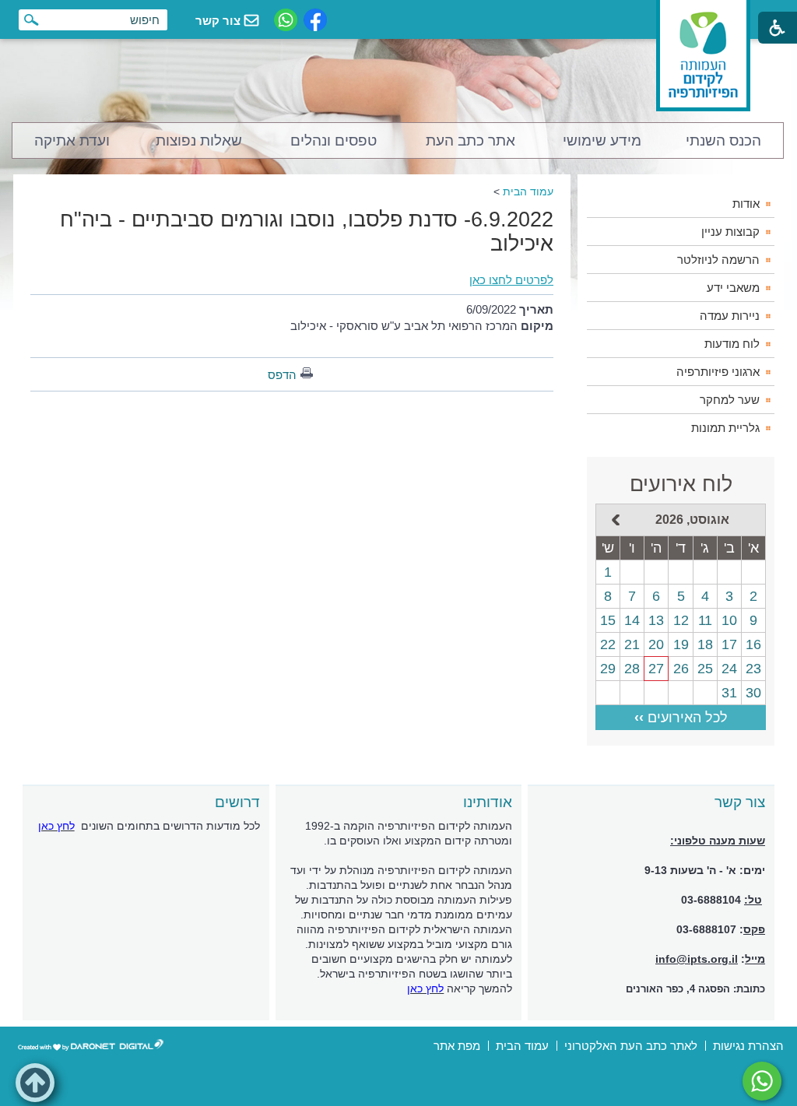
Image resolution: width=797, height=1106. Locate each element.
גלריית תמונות (725, 427)
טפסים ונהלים (333, 140)
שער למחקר (730, 399)
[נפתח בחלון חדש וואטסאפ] (285, 20)
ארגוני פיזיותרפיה (718, 371)
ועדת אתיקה (72, 140)
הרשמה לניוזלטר (718, 259)
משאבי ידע (733, 287)
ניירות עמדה (730, 315)
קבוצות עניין (730, 231)
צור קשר (739, 802)
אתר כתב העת (470, 140)
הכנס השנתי (723, 140)
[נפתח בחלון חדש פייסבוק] (315, 20)
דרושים (237, 802)
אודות (746, 203)
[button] (35, 1082)
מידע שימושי (602, 140)
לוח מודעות (732, 343)
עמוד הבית (528, 191)
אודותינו (487, 802)
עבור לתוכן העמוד (399, 15)
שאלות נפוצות (199, 140)
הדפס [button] (282, 374)
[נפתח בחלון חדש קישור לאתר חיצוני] (762, 1081)
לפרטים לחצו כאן (511, 279)
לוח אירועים (681, 484)
